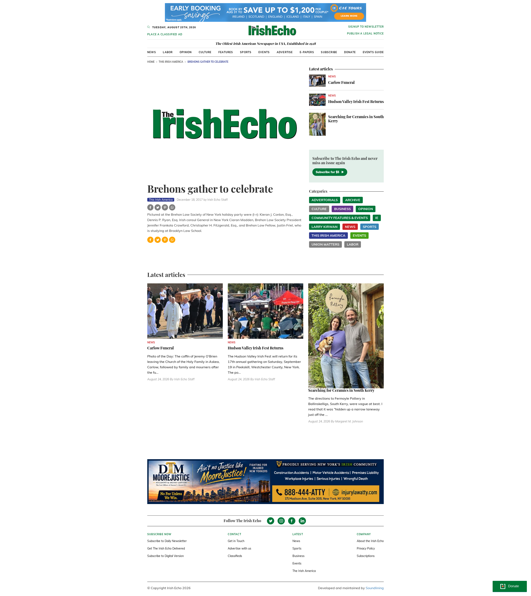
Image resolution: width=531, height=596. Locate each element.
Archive (352, 200)
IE (376, 218)
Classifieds (235, 556)
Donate (350, 52)
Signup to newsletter (366, 26)
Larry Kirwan (324, 227)
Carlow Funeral (341, 82)
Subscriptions (366, 556)
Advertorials (325, 200)
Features (225, 52)
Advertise (285, 52)
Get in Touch (236, 541)
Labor (168, 52)
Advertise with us (239, 548)
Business (342, 209)
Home (151, 61)
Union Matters (325, 244)
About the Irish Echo (370, 541)
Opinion (186, 52)
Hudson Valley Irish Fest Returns (356, 101)
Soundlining (375, 588)
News (151, 52)
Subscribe (329, 52)
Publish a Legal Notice (365, 33)
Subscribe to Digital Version (165, 556)
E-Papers (307, 52)
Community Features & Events (340, 218)
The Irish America (304, 571)
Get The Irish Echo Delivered (166, 548)
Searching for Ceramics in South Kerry (356, 118)
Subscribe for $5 (327, 172)
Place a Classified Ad (164, 34)
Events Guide (373, 52)
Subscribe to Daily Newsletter (167, 541)
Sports (245, 52)
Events (264, 52)
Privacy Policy (366, 548)
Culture (205, 52)
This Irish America (171, 61)
